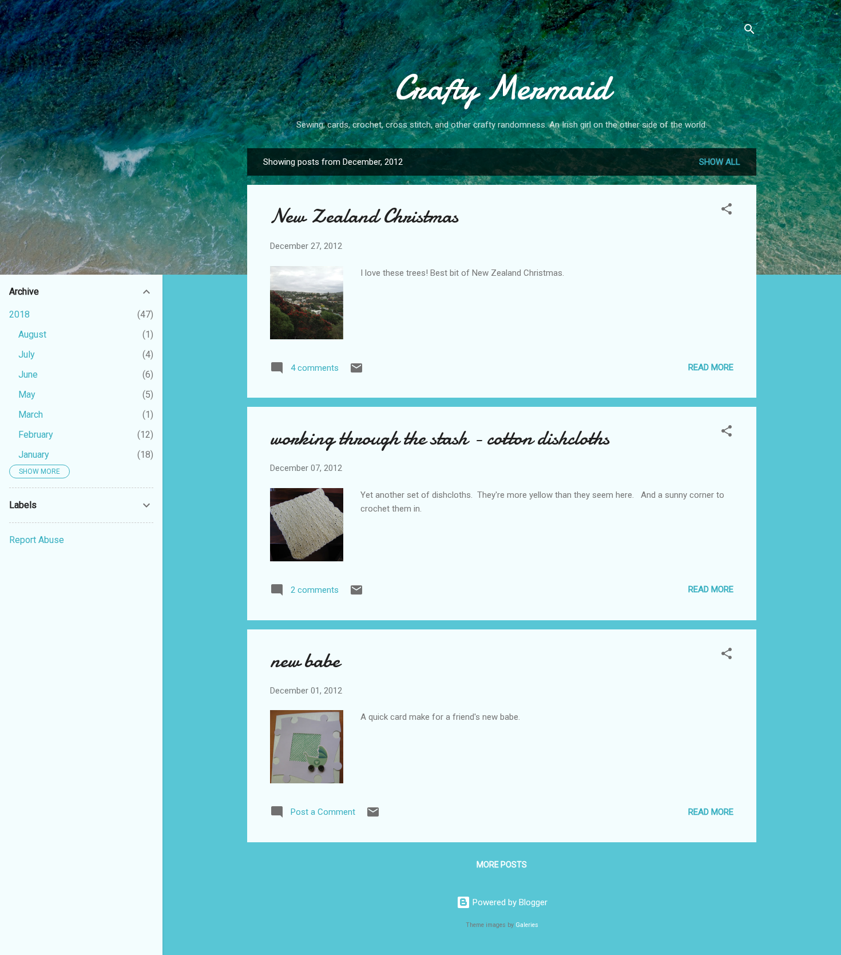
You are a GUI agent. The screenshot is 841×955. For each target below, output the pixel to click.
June (28, 374)
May (26, 394)
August (32, 334)
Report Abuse (36, 539)
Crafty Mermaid (502, 87)
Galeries (526, 925)
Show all (719, 162)
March (30, 414)
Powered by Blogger (509, 902)
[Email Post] (356, 372)
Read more (710, 367)
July (26, 354)
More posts (502, 864)
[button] (726, 211)
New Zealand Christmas (364, 216)
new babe (305, 661)
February (35, 434)
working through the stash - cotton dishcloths (439, 438)
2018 (19, 314)
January (33, 454)
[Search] (749, 31)
